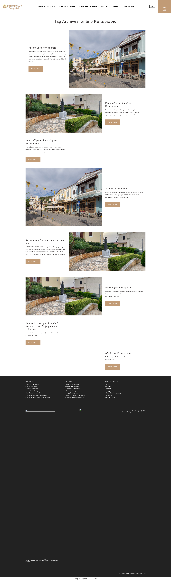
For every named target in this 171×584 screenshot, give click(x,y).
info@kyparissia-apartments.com (135, 412)
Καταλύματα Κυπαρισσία (42, 48)
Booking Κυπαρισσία (32, 388)
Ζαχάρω (108, 391)
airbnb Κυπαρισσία (64, 193)
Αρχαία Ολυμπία (111, 397)
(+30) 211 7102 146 (139, 410)
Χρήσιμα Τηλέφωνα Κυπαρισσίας (76, 397)
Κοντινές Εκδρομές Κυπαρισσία (75, 395)
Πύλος (108, 384)
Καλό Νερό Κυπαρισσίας (113, 393)
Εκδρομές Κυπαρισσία (72, 386)
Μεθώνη (108, 388)
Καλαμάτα (109, 395)
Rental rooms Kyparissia (64, 110)
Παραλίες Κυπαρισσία (72, 391)
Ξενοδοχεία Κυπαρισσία (64, 293)
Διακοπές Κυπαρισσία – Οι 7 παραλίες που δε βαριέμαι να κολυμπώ (42, 326)
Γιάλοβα (108, 386)
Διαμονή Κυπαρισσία (33, 384)
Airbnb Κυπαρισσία (116, 188)
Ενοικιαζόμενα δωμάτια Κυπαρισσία (37, 395)
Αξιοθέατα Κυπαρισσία (102, 247)
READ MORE (36, 68)
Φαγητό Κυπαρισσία (72, 393)
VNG (144, 573)
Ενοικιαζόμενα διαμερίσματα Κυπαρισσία (38, 397)
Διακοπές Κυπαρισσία (72, 384)
